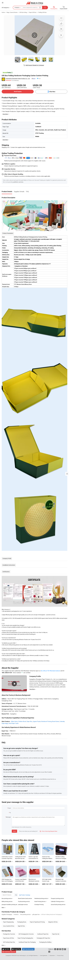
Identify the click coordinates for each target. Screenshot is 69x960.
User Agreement (43, 955)
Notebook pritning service (41, 898)
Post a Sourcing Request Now (48, 831)
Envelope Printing (39, 904)
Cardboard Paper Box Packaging (27, 942)
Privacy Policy (60, 955)
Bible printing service (7, 901)
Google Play (16, 949)
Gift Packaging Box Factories (26, 934)
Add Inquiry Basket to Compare (35, 65)
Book (16, 721)
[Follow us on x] (58, 949)
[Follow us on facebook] (55, 949)
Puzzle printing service (24, 901)
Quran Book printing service (58, 904)
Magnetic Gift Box (53, 922)
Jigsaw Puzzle (37, 721)
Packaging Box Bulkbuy (45, 942)
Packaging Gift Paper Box (43, 938)
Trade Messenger (28, 949)
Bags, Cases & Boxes (12, 12)
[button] (3, 3)
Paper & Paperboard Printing (37, 922)
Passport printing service (57, 898)
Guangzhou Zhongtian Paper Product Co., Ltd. (18, 78)
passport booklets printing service (10, 904)
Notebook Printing (46, 721)
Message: (8, 817)
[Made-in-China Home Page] (34, 3)
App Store (6, 949)
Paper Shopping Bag (8, 922)
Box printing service (7, 898)
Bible (12, 721)
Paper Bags (5, 723)
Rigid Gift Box (21, 926)
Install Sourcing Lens (9, 951)
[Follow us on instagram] (60, 949)
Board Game (55, 721)
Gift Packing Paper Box (9, 942)
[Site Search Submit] (45, 7)
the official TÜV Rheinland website (50, 671)
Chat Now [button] (52, 91)
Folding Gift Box (42, 12)
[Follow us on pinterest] (65, 949)
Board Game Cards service (25, 898)
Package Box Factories (9, 934)
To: (10, 812)
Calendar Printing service (57, 901)
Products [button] (17, 7)
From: (9, 808)
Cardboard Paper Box (42, 934)
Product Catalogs (25, 895)
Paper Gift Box (32, 12)
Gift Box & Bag (23, 12)
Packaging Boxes (21, 922)
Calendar (62, 721)
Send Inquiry (18, 91)
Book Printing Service (40, 901)
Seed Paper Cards (14, 723)
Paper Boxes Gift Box (8, 938)
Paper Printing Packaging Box (25, 938)
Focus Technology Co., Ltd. (23, 955)
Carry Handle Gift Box (8, 926)
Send (14, 831)
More (3, 945)
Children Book (22, 721)
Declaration (52, 955)
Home (3, 12)
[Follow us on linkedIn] (49, 951)
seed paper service (23, 904)
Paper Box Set (55, 934)
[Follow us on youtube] (62, 949)
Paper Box (29, 721)
